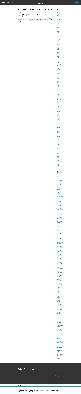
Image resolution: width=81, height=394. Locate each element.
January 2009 (58, 169)
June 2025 (58, 24)
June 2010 (58, 156)
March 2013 (58, 131)
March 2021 (58, 60)
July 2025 (58, 23)
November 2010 (59, 152)
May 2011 (58, 148)
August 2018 (58, 84)
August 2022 (58, 47)
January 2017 (58, 98)
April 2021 (58, 59)
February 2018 (58, 89)
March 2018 (58, 88)
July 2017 (58, 93)
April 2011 (58, 149)
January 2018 (58, 90)
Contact (77, 2)
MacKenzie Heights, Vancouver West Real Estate (59, 280)
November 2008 (59, 170)
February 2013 (58, 132)
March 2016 (58, 105)
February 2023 (58, 44)
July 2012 (58, 137)
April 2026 (58, 18)
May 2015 (58, 113)
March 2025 (58, 26)
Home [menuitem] (4, 2)
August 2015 (58, 111)
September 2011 (59, 145)
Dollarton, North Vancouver (60, 220)
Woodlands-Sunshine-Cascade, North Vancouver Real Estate (60, 356)
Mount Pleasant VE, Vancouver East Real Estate (59, 284)
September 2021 (59, 55)
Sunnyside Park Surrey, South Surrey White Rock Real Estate (60, 324)
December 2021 (59, 53)
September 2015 (59, 110)
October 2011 (58, 144)
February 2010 (58, 159)
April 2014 (58, 124)
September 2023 (59, 38)
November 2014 (59, 118)
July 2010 (58, 155)
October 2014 (58, 119)
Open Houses (58, 11)
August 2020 (58, 65)
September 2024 (59, 30)
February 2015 (58, 116)
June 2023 (58, 41)
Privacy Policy (54, 385)
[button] (72, 2)
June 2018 (58, 86)
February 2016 (58, 106)
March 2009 (58, 167)
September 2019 (59, 74)
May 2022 (58, 49)
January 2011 (58, 151)
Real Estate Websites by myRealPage (59, 385)
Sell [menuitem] (12, 2)
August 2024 (58, 31)
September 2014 (59, 120)
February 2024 (58, 35)
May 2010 (58, 157)
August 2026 (58, 15)
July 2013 (58, 128)
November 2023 (59, 37)
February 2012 (58, 141)
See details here (25, 15)
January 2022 (58, 52)
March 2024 (58, 34)
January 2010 (58, 160)
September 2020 (59, 64)
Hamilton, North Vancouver (60, 251)
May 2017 (58, 95)
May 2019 (58, 77)
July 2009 (58, 164)
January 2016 (58, 107)
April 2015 (58, 114)
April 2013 (58, 130)
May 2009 (58, 166)
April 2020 (58, 68)
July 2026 (58, 16)
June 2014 (58, 122)
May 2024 (58, 33)
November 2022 (59, 45)
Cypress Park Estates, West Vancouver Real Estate (59, 215)
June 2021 (58, 58)
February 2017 (58, 97)
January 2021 (58, 62)
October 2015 (58, 109)
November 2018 (59, 82)
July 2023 (58, 40)
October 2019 (58, 73)
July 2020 (58, 66)
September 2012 (59, 135)
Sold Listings (58, 12)
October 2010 (58, 153)
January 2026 (58, 20)
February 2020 (58, 70)
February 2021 (58, 61)
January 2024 (58, 36)
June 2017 (58, 94)
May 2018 (58, 87)
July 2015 (58, 112)
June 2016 (58, 103)
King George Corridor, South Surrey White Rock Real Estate (60, 264)
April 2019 (58, 78)
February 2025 (58, 27)
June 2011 (58, 147)
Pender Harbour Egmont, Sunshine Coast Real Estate (60, 296)
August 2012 (58, 136)
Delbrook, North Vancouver (60, 218)
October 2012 (58, 134)
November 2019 (59, 72)
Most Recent (58, 14)
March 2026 (58, 19)
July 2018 (58, 85)
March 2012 (58, 140)
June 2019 (58, 76)
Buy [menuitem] (10, 2)
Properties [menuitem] (7, 2)
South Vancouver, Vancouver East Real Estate (59, 320)
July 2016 (58, 102)
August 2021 (58, 56)
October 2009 (58, 162)
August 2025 (58, 22)
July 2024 (58, 32)
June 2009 (58, 165)
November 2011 (59, 143)
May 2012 (58, 138)
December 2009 (59, 161)
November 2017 (59, 91)
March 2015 (58, 115)
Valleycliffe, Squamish (59, 333)
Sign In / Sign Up (72, 2)
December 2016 (59, 99)
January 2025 (58, 28)
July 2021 (58, 57)
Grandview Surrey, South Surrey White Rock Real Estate (60, 248)
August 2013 (58, 127)
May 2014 (58, 123)
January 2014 (58, 126)
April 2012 (58, 139)
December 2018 (59, 81)
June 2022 (58, 48)
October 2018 (58, 83)
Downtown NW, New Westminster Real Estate (24, 11)
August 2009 (58, 163)
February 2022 (58, 51)
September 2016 (59, 101)
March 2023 (58, 43)
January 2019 (58, 80)
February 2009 (58, 168)
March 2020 (58, 69)
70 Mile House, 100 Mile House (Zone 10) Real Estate (59, 173)
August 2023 (58, 39)
